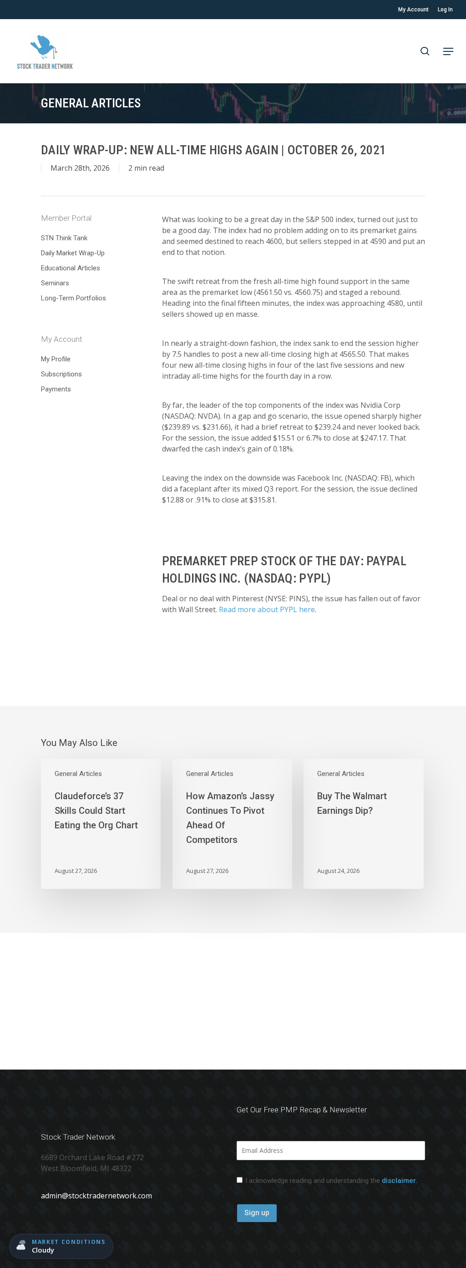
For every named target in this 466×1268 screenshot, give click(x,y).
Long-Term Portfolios (73, 298)
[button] (448, 51)
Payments (56, 389)
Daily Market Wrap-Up (73, 253)
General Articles (78, 774)
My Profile (56, 359)
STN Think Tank (64, 238)
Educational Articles (70, 268)
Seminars (55, 283)
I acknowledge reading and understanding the (331, 1181)
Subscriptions (61, 374)
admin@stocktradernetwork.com (96, 1196)
